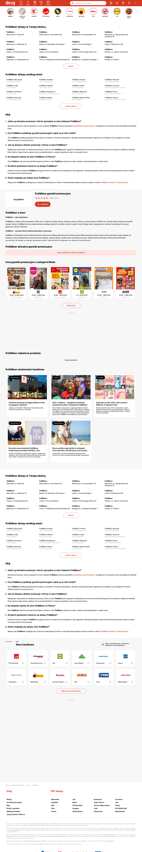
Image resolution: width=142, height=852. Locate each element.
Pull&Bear (35, 785)
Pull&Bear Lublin (78, 86)
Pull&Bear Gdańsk (46, 86)
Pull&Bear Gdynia (45, 98)
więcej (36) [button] (71, 305)
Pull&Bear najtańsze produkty (23, 353)
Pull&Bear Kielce (111, 92)
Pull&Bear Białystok (79, 92)
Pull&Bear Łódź (12, 86)
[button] (111, 3)
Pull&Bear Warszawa (14, 80)
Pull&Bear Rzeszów (14, 98)
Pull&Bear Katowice (14, 92)
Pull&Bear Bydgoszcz (47, 92)
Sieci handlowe (25, 644)
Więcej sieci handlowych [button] (71, 691)
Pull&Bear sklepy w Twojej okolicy (26, 26)
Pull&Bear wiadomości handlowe (25, 369)
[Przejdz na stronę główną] (10, 3)
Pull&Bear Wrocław (112, 80)
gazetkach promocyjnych (85, 126)
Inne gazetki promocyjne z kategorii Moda (30, 262)
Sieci (17, 641)
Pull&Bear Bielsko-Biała (81, 98)
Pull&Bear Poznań (78, 80)
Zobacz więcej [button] (71, 106)
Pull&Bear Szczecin (112, 86)
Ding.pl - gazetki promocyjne (15, 785)
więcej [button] (71, 66)
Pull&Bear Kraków (46, 80)
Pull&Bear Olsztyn (111, 98)
